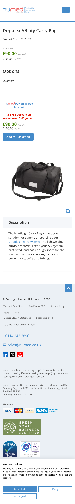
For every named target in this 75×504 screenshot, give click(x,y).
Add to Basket (16, 137)
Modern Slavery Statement (17, 317)
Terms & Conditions (13, 306)
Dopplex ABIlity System (24, 242)
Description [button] (18, 222)
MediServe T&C (37, 306)
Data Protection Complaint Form (19, 324)
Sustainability (43, 317)
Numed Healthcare (19, 10)
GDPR (6, 313)
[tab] (37, 222)
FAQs (17, 313)
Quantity (8, 80)
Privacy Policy (57, 306)
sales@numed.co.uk (24, 344)
